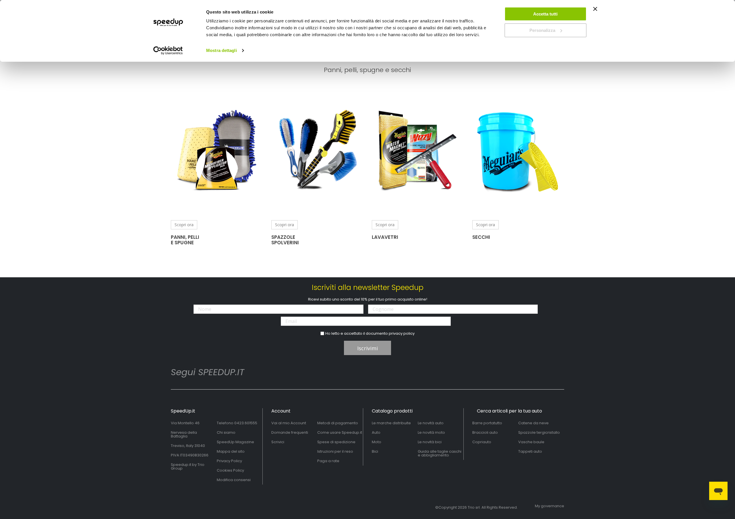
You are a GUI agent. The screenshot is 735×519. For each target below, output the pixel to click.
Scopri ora (184, 224)
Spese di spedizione (336, 442)
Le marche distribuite (391, 423)
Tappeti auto (530, 451)
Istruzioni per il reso (335, 451)
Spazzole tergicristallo (539, 432)
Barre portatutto (487, 423)
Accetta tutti (545, 13)
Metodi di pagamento (337, 423)
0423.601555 (245, 423)
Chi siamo (226, 432)
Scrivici (277, 442)
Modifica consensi (234, 480)
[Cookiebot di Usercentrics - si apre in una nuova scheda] (168, 50)
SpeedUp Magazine (235, 442)
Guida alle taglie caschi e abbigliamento (439, 453)
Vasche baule (531, 442)
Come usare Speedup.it (339, 432)
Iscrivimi (367, 348)
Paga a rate (328, 461)
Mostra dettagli (221, 50)
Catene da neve (533, 423)
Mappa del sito (231, 451)
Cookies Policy (230, 470)
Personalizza (542, 30)
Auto (376, 432)
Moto (376, 442)
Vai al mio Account (288, 423)
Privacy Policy (229, 461)
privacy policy (402, 333)
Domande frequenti (289, 432)
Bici (375, 451)
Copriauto (481, 442)
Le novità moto (431, 432)
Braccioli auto (485, 432)
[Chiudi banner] (595, 11)
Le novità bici (430, 442)
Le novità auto (431, 423)
